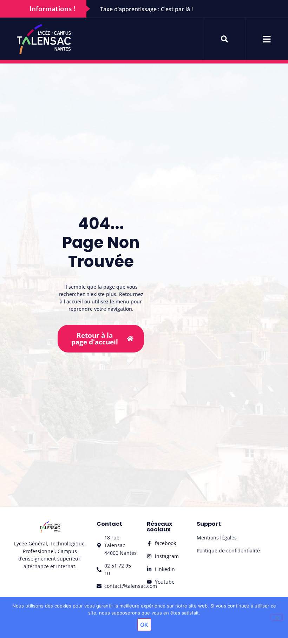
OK (144, 624)
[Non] (277, 617)
